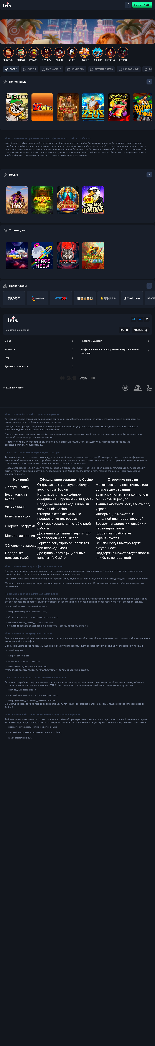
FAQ (7, 358)
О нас (8, 341)
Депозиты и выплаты (16, 366)
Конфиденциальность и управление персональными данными (110, 351)
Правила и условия (91, 341)
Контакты (10, 349)
